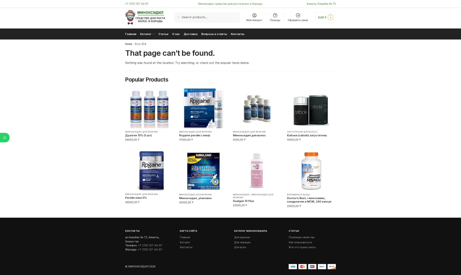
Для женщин (242, 242)
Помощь (275, 20)
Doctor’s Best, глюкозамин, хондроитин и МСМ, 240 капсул (309, 199)
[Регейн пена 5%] (149, 171)
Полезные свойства (301, 237)
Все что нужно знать (302, 247)
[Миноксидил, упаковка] (203, 171)
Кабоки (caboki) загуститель (307, 135)
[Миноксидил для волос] (257, 108)
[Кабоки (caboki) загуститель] (311, 108)
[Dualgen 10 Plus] (257, 171)
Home (128, 43)
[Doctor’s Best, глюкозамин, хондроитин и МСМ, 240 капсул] (311, 171)
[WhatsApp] (5, 137)
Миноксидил (241, 194)
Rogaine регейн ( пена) (194, 135)
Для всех (240, 247)
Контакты (186, 247)
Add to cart (149, 147)
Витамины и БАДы (298, 194)
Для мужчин (242, 237)
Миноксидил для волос (249, 135)
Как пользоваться (300, 242)
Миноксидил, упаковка (195, 198)
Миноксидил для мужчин (141, 132)
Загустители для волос (302, 132)
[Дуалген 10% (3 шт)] (149, 108)
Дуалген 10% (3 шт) (138, 135)
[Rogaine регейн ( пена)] (203, 108)
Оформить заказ (298, 20)
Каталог (185, 242)
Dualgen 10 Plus (243, 201)
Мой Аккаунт (254, 20)
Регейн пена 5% (136, 197)
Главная (185, 237)
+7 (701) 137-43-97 (136, 3)
